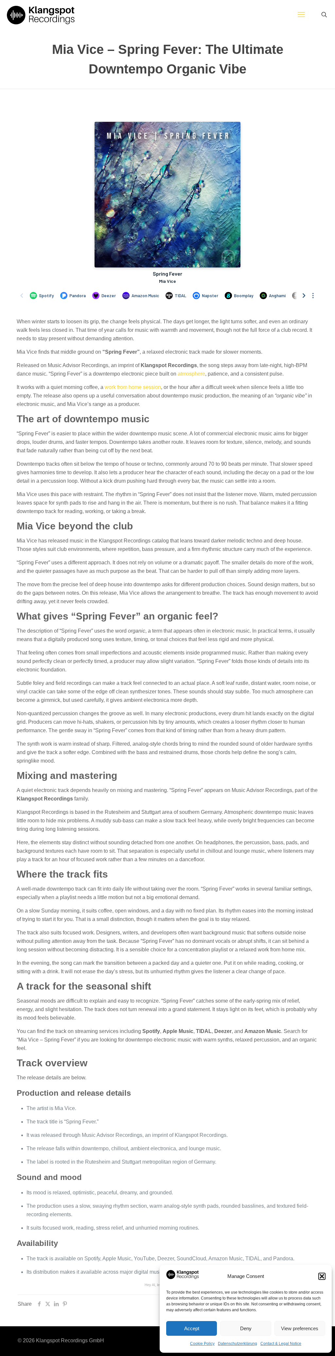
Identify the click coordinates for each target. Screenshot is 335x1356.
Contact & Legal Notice (280, 1343)
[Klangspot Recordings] (41, 14)
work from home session (133, 387)
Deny (246, 1328)
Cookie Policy (202, 1343)
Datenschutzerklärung (237, 1343)
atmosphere (191, 374)
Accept (191, 1328)
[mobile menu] (301, 14)
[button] (322, 1276)
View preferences (299, 1328)
